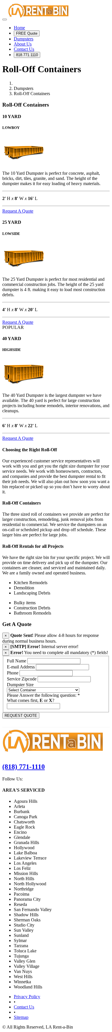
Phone (12, 672)
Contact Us (24, 49)
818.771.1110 (27, 55)
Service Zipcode (21, 678)
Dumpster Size (20, 684)
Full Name (16, 660)
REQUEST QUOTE (21, 715)
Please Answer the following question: (43, 695)
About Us (23, 44)
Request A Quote (17, 211)
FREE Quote (26, 33)
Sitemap (21, 1017)
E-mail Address (21, 666)
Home (19, 27)
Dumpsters (23, 38)
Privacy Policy (27, 996)
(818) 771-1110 (23, 766)
